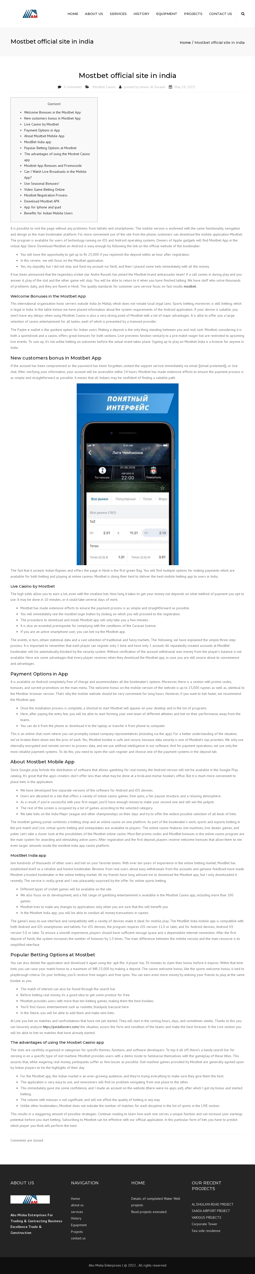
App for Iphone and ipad (42, 207)
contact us (220, 14)
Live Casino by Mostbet (41, 124)
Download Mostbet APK (42, 201)
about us (94, 14)
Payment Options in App (42, 130)
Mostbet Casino (104, 87)
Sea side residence (206, 1230)
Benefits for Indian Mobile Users (48, 213)
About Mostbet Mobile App (44, 136)
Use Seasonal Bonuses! (41, 183)
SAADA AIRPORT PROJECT (211, 1211)
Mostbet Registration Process (45, 195)
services (118, 14)
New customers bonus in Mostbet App (52, 118)
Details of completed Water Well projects (155, 1202)
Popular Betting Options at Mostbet (50, 148)
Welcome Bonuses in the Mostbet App (52, 112)
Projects (193, 14)
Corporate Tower (204, 1224)
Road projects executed (149, 1212)
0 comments (73, 87)
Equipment (166, 14)
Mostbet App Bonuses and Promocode (53, 165)
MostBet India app (37, 142)
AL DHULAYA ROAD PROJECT (213, 1204)
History (141, 14)
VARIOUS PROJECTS (206, 1217)
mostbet (190, 286)
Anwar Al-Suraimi (152, 87)
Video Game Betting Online (44, 189)
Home (72, 14)
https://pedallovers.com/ (61, 1027)
